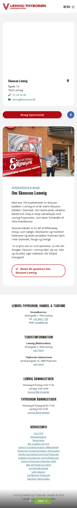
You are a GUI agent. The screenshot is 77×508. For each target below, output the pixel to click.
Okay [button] (41, 500)
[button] (30, 501)
